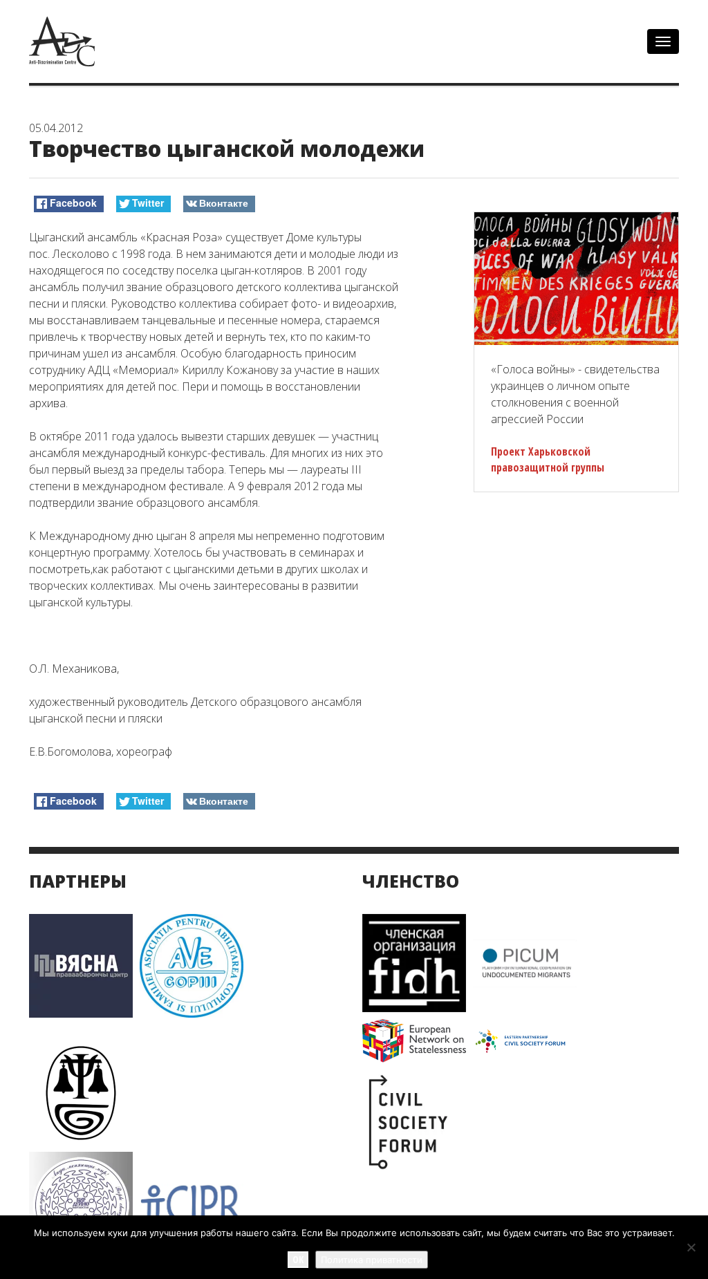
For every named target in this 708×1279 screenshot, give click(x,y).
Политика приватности (371, 1259)
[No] (691, 1247)
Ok (298, 1259)
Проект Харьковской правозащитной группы (547, 459)
